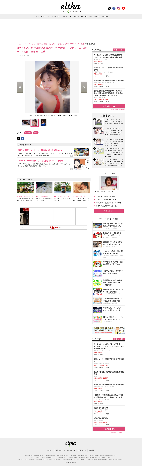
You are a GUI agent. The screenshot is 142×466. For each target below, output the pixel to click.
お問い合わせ (82, 450)
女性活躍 (105, 16)
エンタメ (25, 44)
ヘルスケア (45, 16)
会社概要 (59, 450)
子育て (97, 16)
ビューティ (56, 16)
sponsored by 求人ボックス (118, 109)
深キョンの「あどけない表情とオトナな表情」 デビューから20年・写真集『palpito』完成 (56, 44)
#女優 (35, 132)
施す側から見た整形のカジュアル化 (108, 203)
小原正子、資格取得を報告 (105, 196)
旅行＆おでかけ (86, 16)
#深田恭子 (28, 132)
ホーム (19, 44)
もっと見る (110, 211)
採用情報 (92, 450)
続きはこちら (110, 106)
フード (64, 16)
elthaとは (50, 450)
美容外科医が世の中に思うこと (107, 206)
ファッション (74, 16)
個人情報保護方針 (69, 450)
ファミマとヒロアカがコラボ (106, 200)
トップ (36, 16)
